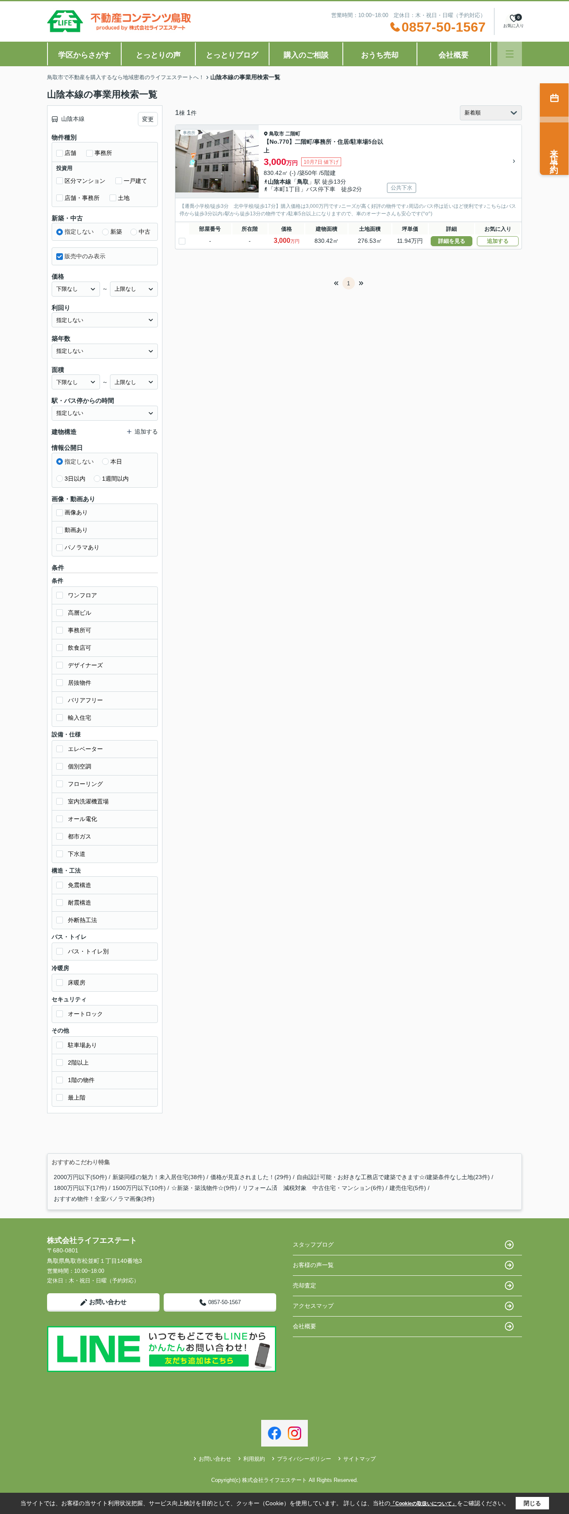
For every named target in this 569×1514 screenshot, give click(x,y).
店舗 (70, 153)
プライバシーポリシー (304, 1459)
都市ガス (79, 836)
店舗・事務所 (82, 198)
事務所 (103, 153)
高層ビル (79, 612)
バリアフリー (85, 700)
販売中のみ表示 (85, 256)
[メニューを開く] (510, 54)
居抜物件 (79, 682)
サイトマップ (359, 1459)
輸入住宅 (79, 717)
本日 (116, 461)
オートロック (85, 1013)
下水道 (76, 854)
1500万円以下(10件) (139, 1188)
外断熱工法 (82, 920)
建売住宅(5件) (407, 1188)
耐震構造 (79, 902)
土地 (124, 198)
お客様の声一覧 (313, 1265)
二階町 (292, 134)
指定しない (79, 231)
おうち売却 (380, 55)
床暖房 (76, 982)
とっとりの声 (158, 55)
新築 (116, 231)
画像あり (76, 512)
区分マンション (85, 180)
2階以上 (78, 1062)
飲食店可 (79, 647)
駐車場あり (82, 1045)
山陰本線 (279, 181)
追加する (498, 241)
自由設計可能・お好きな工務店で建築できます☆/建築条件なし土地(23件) (393, 1177)
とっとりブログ (232, 55)
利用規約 (254, 1459)
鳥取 (303, 181)
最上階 (76, 1097)
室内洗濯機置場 (88, 801)
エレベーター (85, 749)
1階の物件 (81, 1080)
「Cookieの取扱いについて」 (423, 1504)
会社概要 (454, 55)
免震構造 (79, 885)
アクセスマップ (313, 1305)
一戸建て (135, 180)
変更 (148, 119)
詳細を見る (451, 241)
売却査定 (304, 1285)
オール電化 (82, 819)
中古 (144, 231)
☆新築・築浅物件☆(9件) (204, 1188)
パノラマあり (82, 547)
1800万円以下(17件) (80, 1188)
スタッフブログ (313, 1244)
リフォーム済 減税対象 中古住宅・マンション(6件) (313, 1188)
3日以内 (75, 478)
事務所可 (79, 630)
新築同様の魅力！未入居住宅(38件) (158, 1177)
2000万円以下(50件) (80, 1177)
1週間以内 (115, 478)
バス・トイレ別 (88, 951)
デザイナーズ (85, 665)
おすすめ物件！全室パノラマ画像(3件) (104, 1198)
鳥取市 (276, 134)
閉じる (532, 1503)
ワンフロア (82, 595)
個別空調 (79, 766)
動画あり (76, 529)
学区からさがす (84, 55)
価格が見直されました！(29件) (250, 1177)
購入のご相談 (306, 55)
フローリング (85, 784)
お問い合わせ (108, 1301)
